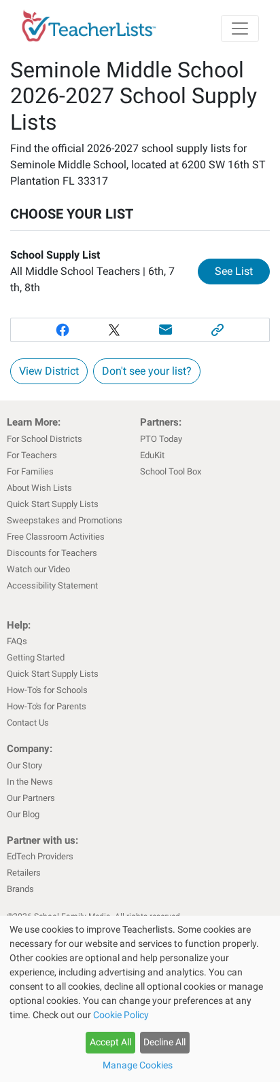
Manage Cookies (138, 1065)
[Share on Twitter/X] (114, 330)
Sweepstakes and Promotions (64, 520)
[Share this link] (217, 330)
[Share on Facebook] (62, 330)
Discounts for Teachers (52, 553)
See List (242, 271)
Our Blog (23, 814)
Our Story (24, 765)
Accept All (110, 1042)
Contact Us (28, 722)
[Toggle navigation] (240, 28)
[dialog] (140, 999)
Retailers (24, 873)
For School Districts (44, 439)
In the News (30, 782)
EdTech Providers (40, 856)
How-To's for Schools (47, 690)
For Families (30, 471)
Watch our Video (38, 569)
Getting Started (36, 657)
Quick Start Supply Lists (53, 504)
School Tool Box (170, 471)
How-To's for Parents (46, 706)
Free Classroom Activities (56, 536)
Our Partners (31, 798)
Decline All (164, 1042)
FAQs (17, 641)
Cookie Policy (121, 1014)
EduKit (152, 455)
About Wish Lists (39, 488)
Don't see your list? (147, 371)
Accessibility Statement (52, 585)
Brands (20, 889)
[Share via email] (166, 330)
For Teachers (32, 455)
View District (49, 371)
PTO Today (161, 439)
